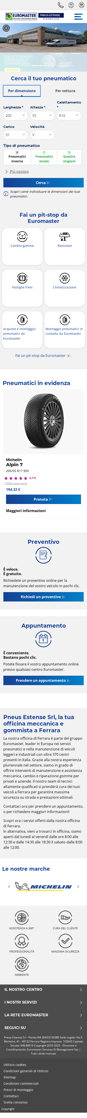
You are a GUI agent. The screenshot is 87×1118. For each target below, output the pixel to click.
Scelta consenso (15, 1102)
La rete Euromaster (26, 1015)
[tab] (24, 66)
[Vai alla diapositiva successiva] (79, 47)
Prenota (41, 499)
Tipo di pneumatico (21, 146)
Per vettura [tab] (65, 90)
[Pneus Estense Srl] (32, 16)
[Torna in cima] (75, 1108)
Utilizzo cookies (15, 1065)
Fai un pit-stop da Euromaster (40, 355)
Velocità (37, 127)
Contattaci (11, 1096)
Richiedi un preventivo (41, 596)
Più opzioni (19, 171)
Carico (8, 127)
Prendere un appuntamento (41, 680)
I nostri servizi (20, 1002)
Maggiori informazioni (26, 510)
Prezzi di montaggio (18, 1090)
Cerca (41, 182)
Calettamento (69, 105)
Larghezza (13, 107)
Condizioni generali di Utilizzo (26, 1071)
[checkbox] (17, 157)
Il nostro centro (23, 989)
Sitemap (10, 1077)
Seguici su (15, 1028)
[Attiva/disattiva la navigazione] (79, 16)
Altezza (38, 107)
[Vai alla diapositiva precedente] (7, 47)
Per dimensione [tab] (22, 90)
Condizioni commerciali (21, 1083)
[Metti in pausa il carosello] (6, 28)
